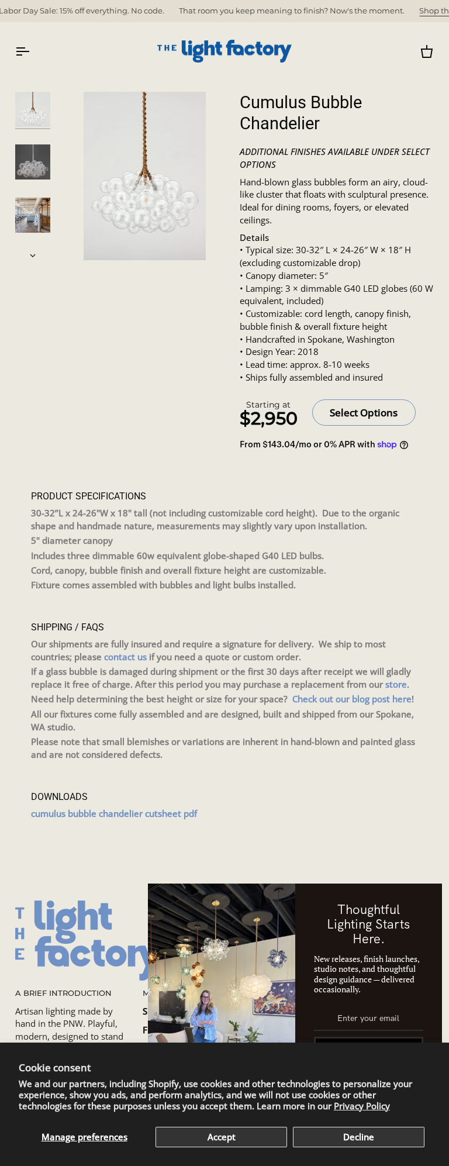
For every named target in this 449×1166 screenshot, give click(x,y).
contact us (125, 657)
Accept (222, 1137)
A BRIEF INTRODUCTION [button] (63, 993)
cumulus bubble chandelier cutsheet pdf (114, 813)
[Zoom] (144, 176)
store (396, 684)
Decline (358, 1137)
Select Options (364, 412)
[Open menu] (32, 51)
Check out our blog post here (352, 699)
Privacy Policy (362, 1106)
